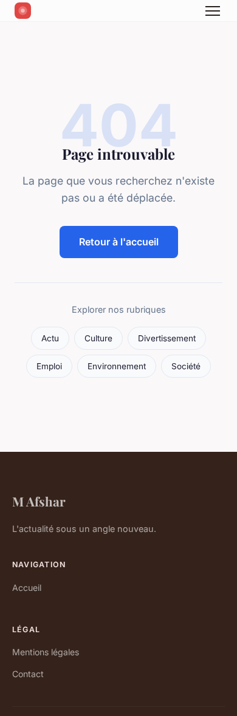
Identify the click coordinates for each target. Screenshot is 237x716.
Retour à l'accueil (119, 242)
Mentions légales (45, 652)
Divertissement (167, 338)
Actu (50, 338)
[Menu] (213, 11)
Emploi (49, 366)
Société (186, 366)
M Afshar (39, 501)
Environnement (117, 366)
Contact (28, 674)
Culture (98, 338)
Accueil (26, 587)
